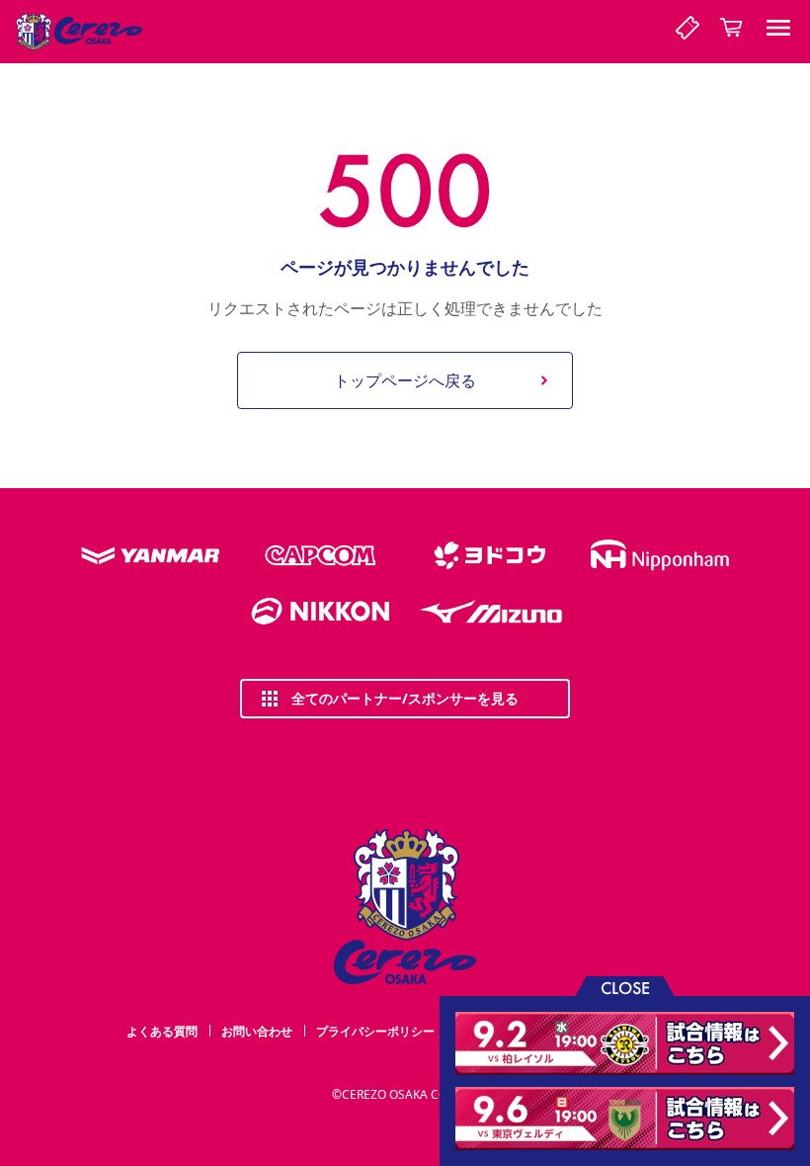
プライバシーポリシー (375, 1031)
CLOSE (625, 986)
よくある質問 (162, 1031)
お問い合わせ (256, 1031)
